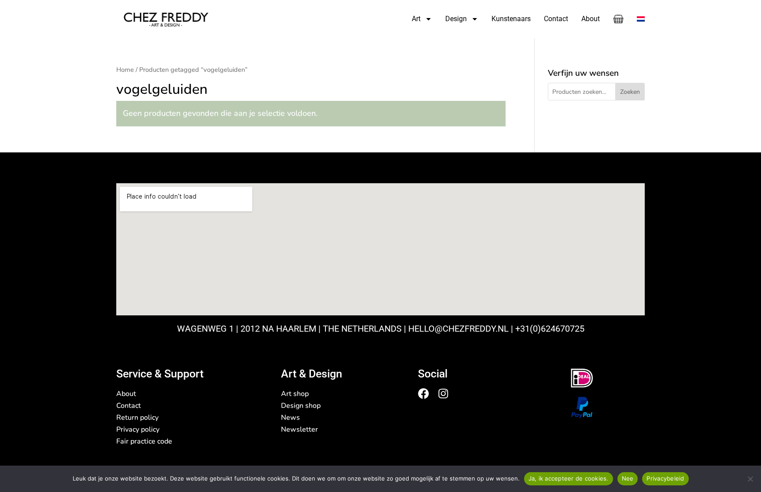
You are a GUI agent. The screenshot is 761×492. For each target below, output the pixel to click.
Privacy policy (137, 429)
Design (456, 19)
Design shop (301, 406)
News (290, 417)
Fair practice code (144, 441)
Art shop (295, 394)
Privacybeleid (665, 478)
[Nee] (750, 478)
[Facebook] (423, 393)
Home (125, 69)
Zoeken (630, 92)
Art (416, 19)
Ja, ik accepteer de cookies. (568, 478)
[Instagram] (443, 393)
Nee (628, 478)
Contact (556, 19)
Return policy (137, 417)
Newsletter (299, 429)
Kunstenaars (511, 19)
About (590, 19)
